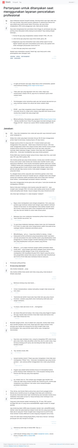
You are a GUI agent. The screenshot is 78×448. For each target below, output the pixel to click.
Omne (16, 87)
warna (32, 434)
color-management (25, 56)
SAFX (55, 56)
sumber (54, 58)
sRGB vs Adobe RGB (29, 435)
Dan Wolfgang (18, 220)
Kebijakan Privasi (23, 446)
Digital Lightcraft (18, 114)
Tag (20, 2)
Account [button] (71, 2)
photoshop (13, 56)
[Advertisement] (33, 69)
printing (18, 56)
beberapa (17, 318)
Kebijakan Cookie (13, 446)
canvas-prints (17, 58)
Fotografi (15, 2)
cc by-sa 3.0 (60, 444)
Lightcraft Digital (52, 197)
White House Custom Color (48, 119)
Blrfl (16, 105)
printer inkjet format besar (35, 85)
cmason (54, 276)
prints (12, 58)
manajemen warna (43, 434)
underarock (53, 421)
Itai (15, 212)
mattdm (16, 292)
